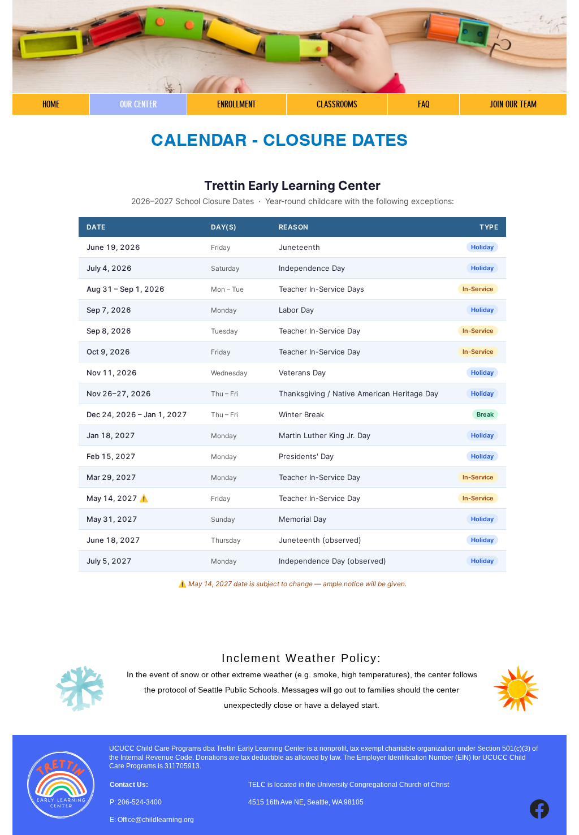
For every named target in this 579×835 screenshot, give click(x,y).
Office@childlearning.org (156, 820)
